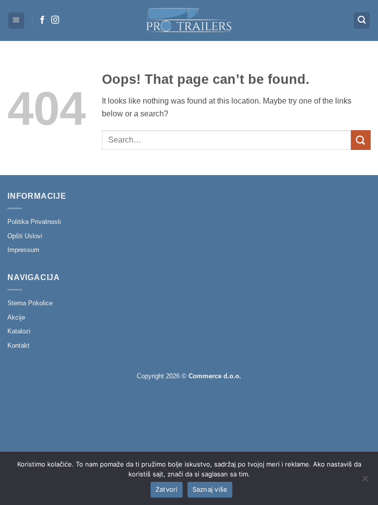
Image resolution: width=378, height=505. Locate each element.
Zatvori (167, 489)
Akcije (16, 317)
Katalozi (19, 331)
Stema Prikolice (30, 303)
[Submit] (361, 139)
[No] (365, 481)
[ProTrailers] (189, 20)
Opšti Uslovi (24, 236)
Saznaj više (210, 489)
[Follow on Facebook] (42, 20)
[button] (16, 20)
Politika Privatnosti (34, 221)
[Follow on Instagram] (55, 20)
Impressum (23, 249)
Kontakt (18, 345)
